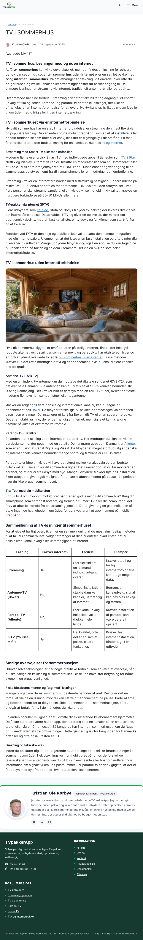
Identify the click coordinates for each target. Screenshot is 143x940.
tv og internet (112, 143)
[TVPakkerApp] (9, 5)
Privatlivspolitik (86, 863)
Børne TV (13, 911)
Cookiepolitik (84, 868)
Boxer (36, 410)
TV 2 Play (128, 157)
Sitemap (82, 874)
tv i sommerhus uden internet (81, 357)
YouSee (42, 210)
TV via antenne (17, 900)
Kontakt (81, 858)
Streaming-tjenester (20, 895)
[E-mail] (49, 822)
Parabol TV (14, 905)
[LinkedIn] (41, 822)
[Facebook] (33, 822)
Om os (81, 852)
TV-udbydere (16, 889)
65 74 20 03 (17, 863)
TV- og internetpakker (21, 916)
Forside (12, 24)
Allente (129, 443)
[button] (121, 5)
